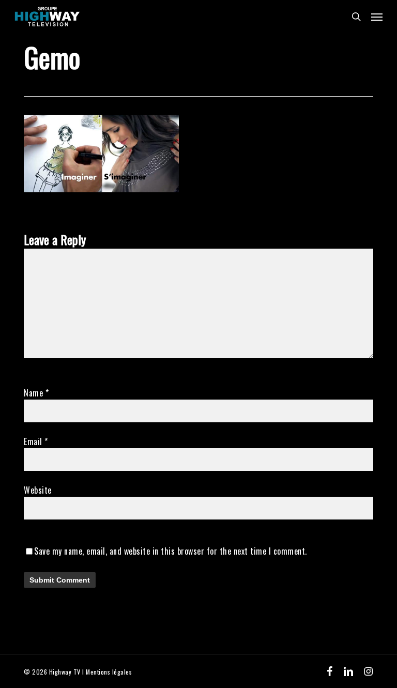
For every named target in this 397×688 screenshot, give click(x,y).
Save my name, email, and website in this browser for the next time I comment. (170, 551)
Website (38, 490)
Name (36, 393)
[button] (377, 16)
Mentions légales (109, 671)
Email (36, 441)
